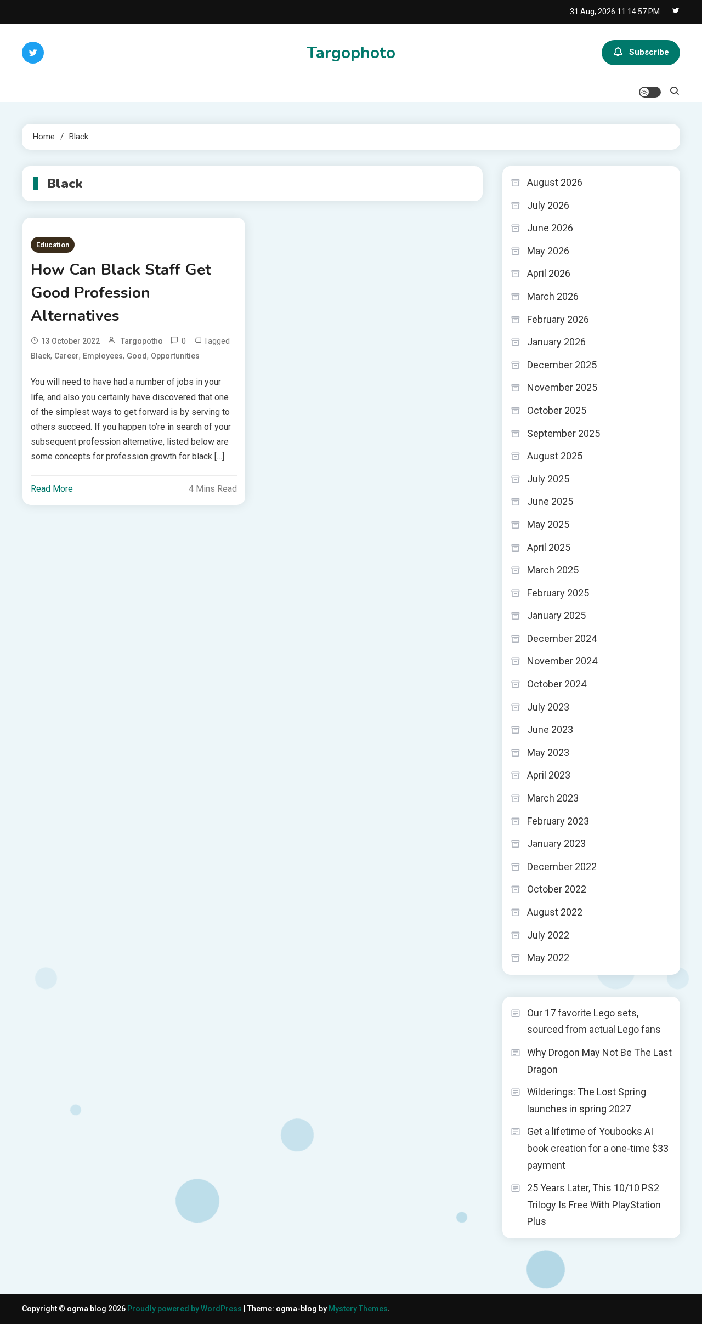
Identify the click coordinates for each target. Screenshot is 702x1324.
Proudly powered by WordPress (185, 1308)
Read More (52, 489)
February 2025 (558, 593)
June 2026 (550, 228)
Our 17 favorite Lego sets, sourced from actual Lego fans (594, 1021)
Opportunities (175, 355)
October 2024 (556, 684)
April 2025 (548, 547)
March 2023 (553, 798)
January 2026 (556, 342)
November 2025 (562, 387)
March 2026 (553, 296)
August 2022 (554, 912)
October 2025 (556, 410)
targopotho (142, 341)
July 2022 (548, 935)
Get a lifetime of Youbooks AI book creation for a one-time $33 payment (598, 1148)
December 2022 (562, 866)
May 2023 (548, 752)
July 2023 (548, 707)
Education (52, 245)
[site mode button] (650, 92)
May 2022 (548, 957)
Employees (103, 355)
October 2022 (556, 889)
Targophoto (351, 53)
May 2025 (548, 524)
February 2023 (558, 821)
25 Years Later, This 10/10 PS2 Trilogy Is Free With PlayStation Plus (594, 1204)
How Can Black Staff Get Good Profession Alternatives (121, 292)
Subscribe (649, 52)
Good (137, 355)
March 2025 (553, 570)
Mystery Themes (358, 1308)
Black (40, 355)
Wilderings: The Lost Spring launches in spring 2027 (586, 1100)
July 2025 (548, 479)
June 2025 (550, 501)
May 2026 (548, 251)
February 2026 (558, 319)
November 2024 (562, 661)
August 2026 (554, 182)
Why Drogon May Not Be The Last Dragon (599, 1061)
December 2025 (562, 365)
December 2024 (562, 638)
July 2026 (548, 205)
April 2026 (548, 273)
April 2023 (548, 775)
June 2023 (550, 729)
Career (66, 355)
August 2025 (554, 456)
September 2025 (563, 433)
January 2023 (556, 843)
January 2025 (556, 615)
